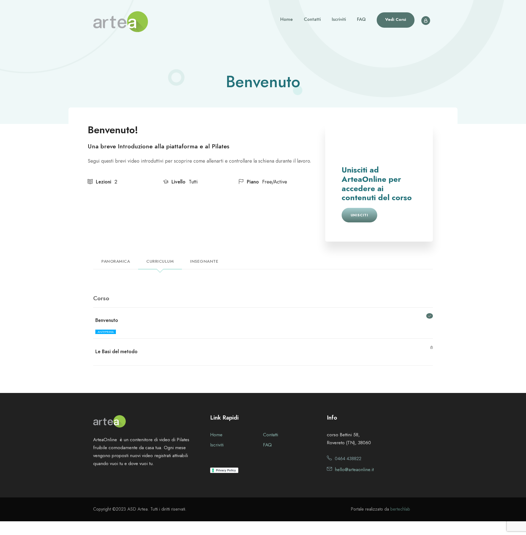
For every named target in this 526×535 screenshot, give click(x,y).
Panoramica (115, 261)
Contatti (312, 19)
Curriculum (160, 261)
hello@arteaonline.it (354, 469)
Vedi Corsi (395, 19)
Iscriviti (339, 19)
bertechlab (400, 509)
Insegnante (204, 261)
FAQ (361, 19)
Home (286, 19)
